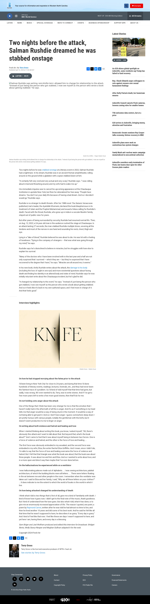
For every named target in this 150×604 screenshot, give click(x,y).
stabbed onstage (49, 170)
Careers (114, 585)
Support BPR (120, 23)
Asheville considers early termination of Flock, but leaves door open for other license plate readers (128, 164)
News (19, 23)
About (56, 575)
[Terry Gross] (14, 550)
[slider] (19, 16)
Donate (137, 6)
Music (29, 23)
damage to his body (78, 268)
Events (81, 23)
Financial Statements (119, 580)
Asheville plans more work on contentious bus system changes (125, 143)
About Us (134, 23)
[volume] (16, 16)
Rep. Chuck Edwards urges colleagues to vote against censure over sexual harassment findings (128, 83)
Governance (116, 575)
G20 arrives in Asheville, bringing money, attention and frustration (128, 124)
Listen (10, 23)
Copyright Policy (59, 585)
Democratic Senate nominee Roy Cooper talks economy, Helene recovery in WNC (128, 133)
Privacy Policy (87, 575)
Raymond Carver (34, 507)
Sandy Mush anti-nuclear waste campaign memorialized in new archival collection (128, 153)
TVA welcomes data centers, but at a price (126, 114)
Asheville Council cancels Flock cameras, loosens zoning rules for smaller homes (128, 104)
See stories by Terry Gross (33, 552)
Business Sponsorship (99, 23)
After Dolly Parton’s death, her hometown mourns (128, 94)
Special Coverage (45, 23)
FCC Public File (88, 585)
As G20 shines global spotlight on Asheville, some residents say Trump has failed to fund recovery (128, 70)
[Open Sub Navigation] (14, 23)
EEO (84, 580)
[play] (9, 16)
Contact (56, 580)
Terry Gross (24, 68)
